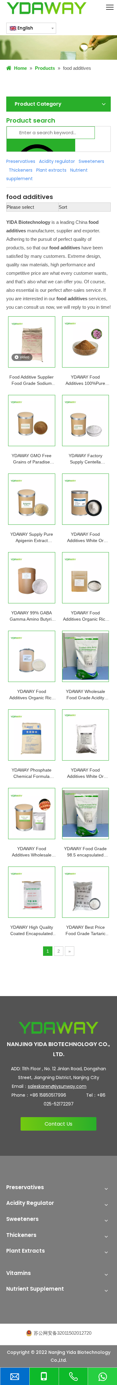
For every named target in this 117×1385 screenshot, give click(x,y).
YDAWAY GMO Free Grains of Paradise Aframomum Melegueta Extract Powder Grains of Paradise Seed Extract (31, 459)
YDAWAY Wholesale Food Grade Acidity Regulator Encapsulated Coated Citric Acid (85, 695)
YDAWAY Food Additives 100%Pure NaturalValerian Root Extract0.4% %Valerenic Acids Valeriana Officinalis (85, 380)
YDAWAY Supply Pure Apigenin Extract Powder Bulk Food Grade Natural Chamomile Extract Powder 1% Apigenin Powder (31, 538)
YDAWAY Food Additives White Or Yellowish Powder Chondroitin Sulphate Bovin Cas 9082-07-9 (85, 538)
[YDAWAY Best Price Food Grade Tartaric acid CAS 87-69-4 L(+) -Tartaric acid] (85, 892)
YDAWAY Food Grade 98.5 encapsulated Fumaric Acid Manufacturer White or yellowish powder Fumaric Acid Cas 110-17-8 (85, 852)
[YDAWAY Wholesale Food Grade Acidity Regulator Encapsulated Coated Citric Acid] (85, 656)
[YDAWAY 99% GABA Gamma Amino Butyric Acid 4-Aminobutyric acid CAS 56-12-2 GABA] (31, 577)
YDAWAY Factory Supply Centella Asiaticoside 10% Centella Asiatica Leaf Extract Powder (85, 459)
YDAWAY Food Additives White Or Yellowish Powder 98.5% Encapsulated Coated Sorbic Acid (85, 773)
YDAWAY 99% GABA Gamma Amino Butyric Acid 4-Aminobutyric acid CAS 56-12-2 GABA (32, 616)
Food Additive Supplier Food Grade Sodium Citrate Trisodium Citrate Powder (31, 380)
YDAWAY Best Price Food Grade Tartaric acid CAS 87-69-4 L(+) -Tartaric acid (85, 931)
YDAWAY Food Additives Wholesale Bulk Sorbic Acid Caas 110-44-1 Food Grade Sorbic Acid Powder (31, 852)
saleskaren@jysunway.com (57, 1086)
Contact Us (58, 1123)
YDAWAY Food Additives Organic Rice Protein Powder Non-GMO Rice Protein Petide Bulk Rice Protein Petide (85, 616)
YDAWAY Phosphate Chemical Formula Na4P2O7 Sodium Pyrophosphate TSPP (31, 773)
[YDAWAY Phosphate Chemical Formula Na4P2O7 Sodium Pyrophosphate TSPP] (31, 735)
